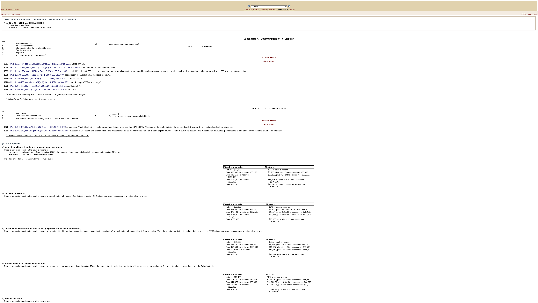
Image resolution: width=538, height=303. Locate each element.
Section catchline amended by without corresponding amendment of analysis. (47, 135)
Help (535, 14)
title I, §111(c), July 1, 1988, (37, 75)
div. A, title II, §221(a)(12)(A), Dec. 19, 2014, (45, 67)
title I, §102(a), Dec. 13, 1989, (38, 71)
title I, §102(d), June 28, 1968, (37, 90)
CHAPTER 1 (272, 9)
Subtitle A (264, 9)
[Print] (3, 14)
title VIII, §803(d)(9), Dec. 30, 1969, (39, 131)
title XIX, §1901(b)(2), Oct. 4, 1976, (39, 82)
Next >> (291, 9)
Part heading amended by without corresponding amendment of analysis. (46, 94)
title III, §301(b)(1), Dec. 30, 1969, (38, 86)
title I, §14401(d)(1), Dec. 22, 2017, (40, 64)
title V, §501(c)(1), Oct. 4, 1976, (38, 127)
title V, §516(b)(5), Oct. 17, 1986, (39, 78)
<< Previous (248, 9)
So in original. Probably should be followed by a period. (31, 99)
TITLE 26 (256, 9)
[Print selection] (14, 14)
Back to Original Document (10, 9)
